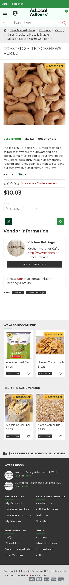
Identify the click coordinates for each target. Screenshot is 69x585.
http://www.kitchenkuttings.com (43, 253)
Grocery (45, 30)
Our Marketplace (22, 30)
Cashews (17, 292)
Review (29, 138)
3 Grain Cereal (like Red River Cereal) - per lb (51, 425)
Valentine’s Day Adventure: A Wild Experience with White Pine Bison (38, 472)
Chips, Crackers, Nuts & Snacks (28, 34)
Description (12, 138)
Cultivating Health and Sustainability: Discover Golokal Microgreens (38, 483)
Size (6, 203)
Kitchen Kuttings (36, 292)
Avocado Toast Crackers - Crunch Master (19, 362)
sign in (21, 278)
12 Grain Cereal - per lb (19, 425)
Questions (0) (47, 138)
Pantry (59, 30)
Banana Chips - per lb (51, 362)
